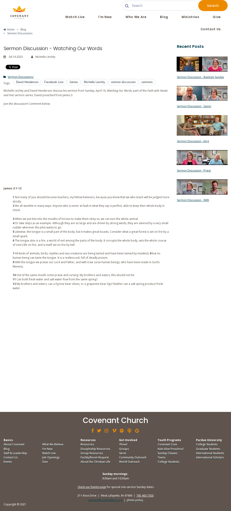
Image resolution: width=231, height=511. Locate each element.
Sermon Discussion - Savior (194, 106)
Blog (164, 17)
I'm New (105, 17)
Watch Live (75, 17)
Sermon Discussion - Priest (194, 170)
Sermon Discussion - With (193, 200)
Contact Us (211, 29)
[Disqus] (86, 350)
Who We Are (135, 17)
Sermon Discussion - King (193, 141)
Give (217, 17)
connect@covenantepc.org (105, 500)
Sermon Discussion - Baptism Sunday (200, 77)
